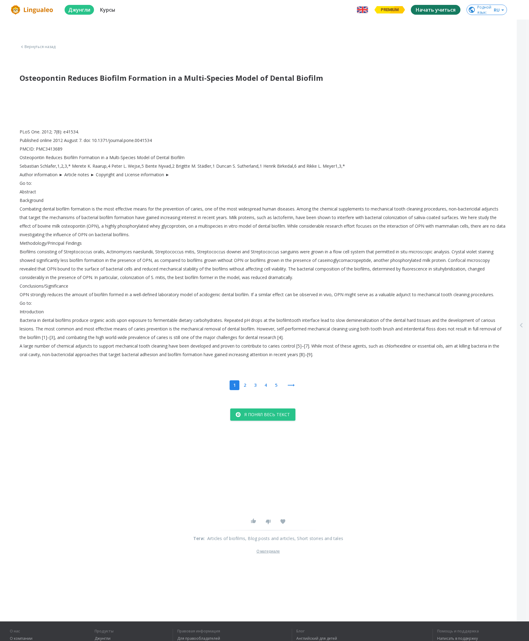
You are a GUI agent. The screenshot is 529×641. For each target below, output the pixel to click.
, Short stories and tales (319, 538)
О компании (21, 638)
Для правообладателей (198, 638)
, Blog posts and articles (270, 538)
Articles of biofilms (226, 538)
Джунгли (103, 638)
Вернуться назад (40, 47)
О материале (268, 551)
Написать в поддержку (457, 638)
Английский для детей (316, 638)
